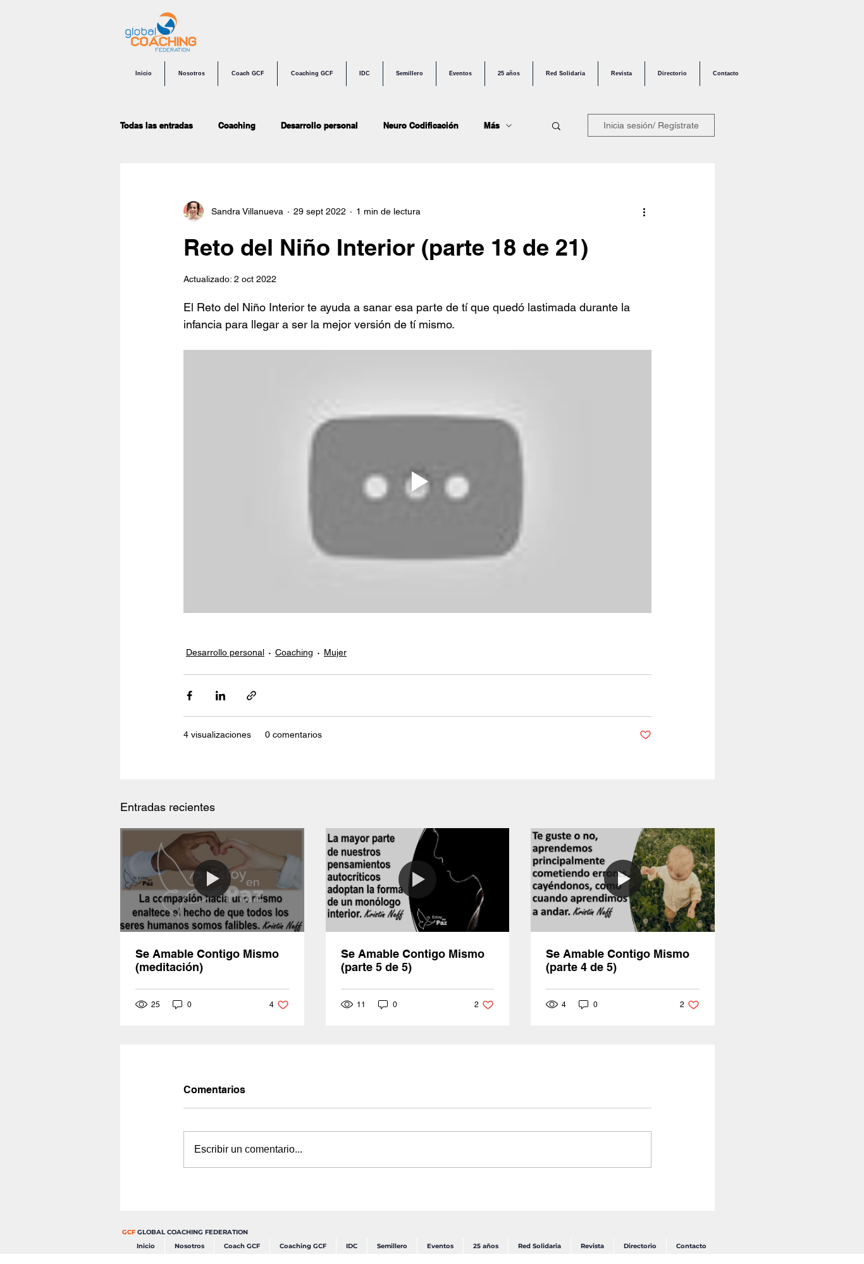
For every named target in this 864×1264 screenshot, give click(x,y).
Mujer (335, 652)
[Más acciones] (643, 211)
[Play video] (417, 481)
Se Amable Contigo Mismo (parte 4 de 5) (617, 960)
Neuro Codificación (421, 125)
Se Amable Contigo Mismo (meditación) (207, 960)
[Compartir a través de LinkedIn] (220, 696)
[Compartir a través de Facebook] (189, 696)
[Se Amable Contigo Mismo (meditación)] (212, 879)
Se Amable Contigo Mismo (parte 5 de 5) (412, 960)
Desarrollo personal (319, 125)
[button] (556, 125)
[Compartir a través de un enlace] (251, 696)
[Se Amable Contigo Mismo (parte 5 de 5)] (418, 880)
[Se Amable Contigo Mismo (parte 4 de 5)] (623, 879)
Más (492, 125)
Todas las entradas (156, 125)
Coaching (237, 125)
